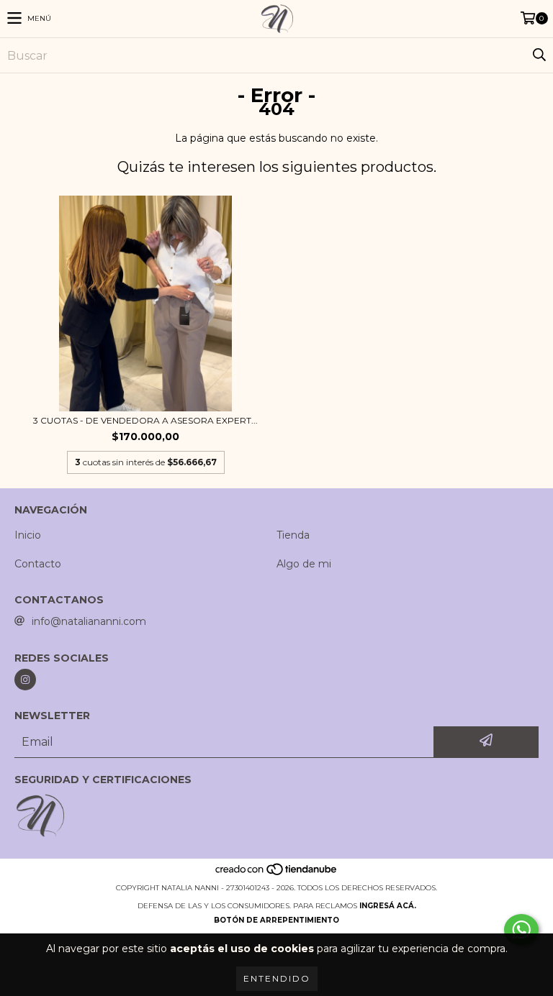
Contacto (37, 563)
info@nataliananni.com (89, 621)
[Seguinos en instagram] (25, 679)
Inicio (27, 535)
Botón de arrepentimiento (276, 920)
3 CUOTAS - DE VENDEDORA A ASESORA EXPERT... (145, 420)
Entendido (276, 978)
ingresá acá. (387, 905)
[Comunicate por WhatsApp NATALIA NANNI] (521, 930)
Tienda (293, 535)
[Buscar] (538, 55)
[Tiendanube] (277, 873)
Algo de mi (303, 563)
